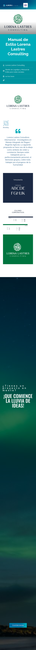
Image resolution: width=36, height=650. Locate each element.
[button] (25, 5)
